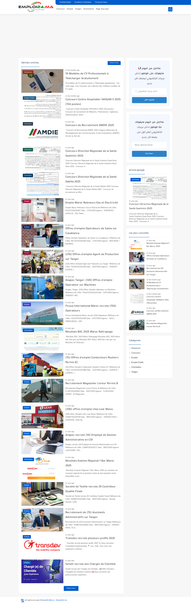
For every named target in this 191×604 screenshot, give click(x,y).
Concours (60, 9)
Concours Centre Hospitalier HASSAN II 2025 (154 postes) (158, 300)
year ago (71, 122)
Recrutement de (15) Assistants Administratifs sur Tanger (157, 272)
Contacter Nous (101, 2)
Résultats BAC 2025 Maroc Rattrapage (89, 332)
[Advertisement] (95, 36)
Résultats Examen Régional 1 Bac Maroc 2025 (158, 245)
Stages (78, 9)
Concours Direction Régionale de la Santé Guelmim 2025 (148, 206)
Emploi (70, 9)
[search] (170, 9)
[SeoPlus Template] (22, 600)
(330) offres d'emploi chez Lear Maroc (89, 409)
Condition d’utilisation (83, 2)
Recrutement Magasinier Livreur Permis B (91, 383)
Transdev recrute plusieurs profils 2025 (90, 538)
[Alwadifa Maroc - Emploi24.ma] (36, 7)
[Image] (136, 244)
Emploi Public (137, 362)
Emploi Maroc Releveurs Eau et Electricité (91, 202)
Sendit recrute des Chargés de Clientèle (90, 564)
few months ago (74, 70)
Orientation (88, 9)
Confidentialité (65, 2)
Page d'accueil (102, 9)
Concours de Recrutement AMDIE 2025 (89, 125)
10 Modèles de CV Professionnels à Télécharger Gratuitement (157, 286)
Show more (114, 63)
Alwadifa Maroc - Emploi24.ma (54, 600)
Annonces (136, 348)
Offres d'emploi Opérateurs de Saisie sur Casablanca (158, 257)
